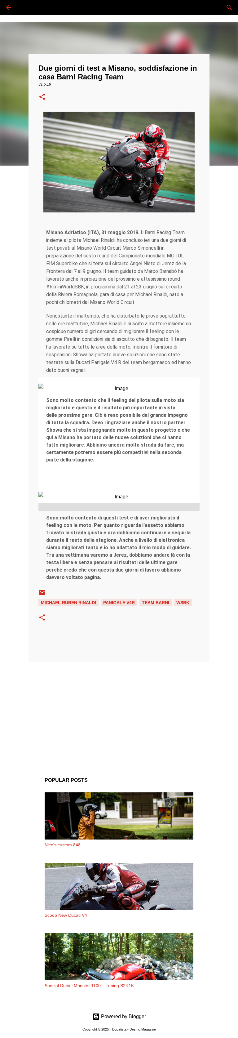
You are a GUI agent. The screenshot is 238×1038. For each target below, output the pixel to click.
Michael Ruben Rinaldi (68, 602)
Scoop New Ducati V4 (66, 915)
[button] (42, 97)
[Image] (119, 389)
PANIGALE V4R (119, 602)
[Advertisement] (119, 714)
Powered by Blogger (123, 1016)
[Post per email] (42, 594)
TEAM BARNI (155, 602)
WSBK (182, 602)
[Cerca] (26, 7)
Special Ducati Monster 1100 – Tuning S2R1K (89, 985)
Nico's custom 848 (63, 844)
